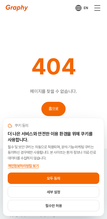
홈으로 (53, 108)
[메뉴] (97, 8)
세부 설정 (53, 192)
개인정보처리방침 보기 (23, 166)
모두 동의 (53, 178)
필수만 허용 (53, 206)
